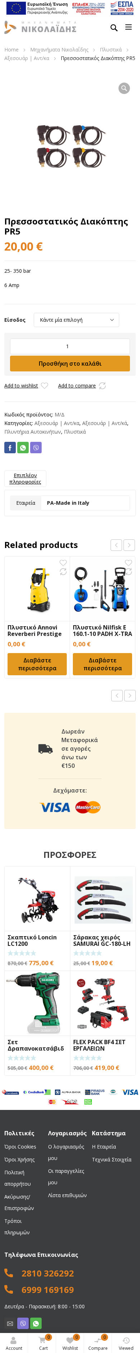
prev (116, 545)
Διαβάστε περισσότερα (37, 664)
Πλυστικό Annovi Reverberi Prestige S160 (35, 633)
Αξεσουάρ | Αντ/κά (104, 423)
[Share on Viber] (36, 447)
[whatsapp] (36, 1323)
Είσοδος (14, 319)
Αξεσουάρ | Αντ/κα (26, 58)
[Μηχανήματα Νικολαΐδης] (40, 27)
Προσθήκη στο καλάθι (70, 363)
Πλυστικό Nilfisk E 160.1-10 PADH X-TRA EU (102, 633)
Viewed (126, 1348)
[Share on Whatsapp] (23, 447)
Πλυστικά (111, 49)
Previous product (117, 695)
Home (11, 49)
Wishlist (70, 1342)
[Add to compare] (102, 385)
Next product (130, 695)
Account (14, 1348)
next (129, 545)
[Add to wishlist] (44, 385)
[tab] (25, 478)
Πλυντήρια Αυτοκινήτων (32, 431)
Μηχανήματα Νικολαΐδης (59, 49)
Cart (44, 1342)
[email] (10, 1323)
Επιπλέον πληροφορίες (25, 478)
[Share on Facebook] (10, 447)
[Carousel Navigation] (123, 545)
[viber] (23, 1323)
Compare (98, 1342)
